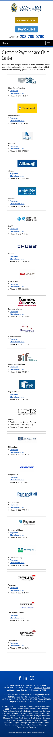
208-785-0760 (32, 36)
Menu (5, 43)
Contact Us (38, 688)
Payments (14, 91)
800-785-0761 (27, 688)
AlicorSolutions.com (19, 732)
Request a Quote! (26, 20)
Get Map (46, 688)
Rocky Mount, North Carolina (34, 706)
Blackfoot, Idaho (16, 706)
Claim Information (17, 93)
